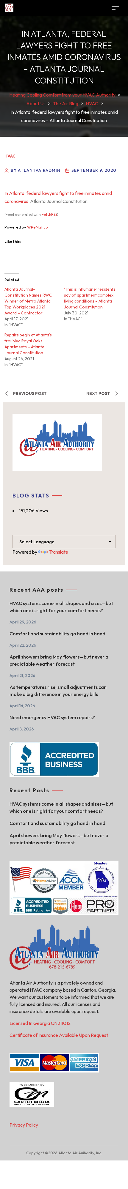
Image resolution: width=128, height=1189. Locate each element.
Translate (58, 552)
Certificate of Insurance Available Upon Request (59, 1035)
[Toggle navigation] (115, 8)
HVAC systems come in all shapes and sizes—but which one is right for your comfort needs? (61, 606)
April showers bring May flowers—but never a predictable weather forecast (59, 660)
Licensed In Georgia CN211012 (40, 1023)
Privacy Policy (24, 1125)
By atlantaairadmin (35, 170)
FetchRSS (49, 214)
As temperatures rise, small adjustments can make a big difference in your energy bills (58, 690)
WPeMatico (37, 227)
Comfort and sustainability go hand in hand (57, 634)
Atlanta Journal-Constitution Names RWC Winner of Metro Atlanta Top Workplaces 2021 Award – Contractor (28, 301)
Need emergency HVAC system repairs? (52, 717)
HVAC (9, 156)
